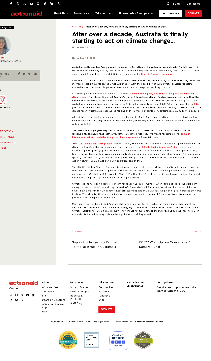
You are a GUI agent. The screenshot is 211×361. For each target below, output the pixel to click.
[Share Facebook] (19, 74)
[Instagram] (18, 4)
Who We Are (50, 287)
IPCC (196, 104)
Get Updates (170, 13)
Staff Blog (77, 26)
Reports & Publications (77, 297)
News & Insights (80, 291)
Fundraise (104, 296)
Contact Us (193, 4)
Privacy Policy (57, 321)
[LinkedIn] (38, 4)
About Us (59, 13)
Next (197, 231)
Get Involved (106, 287)
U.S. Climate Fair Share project (95, 143)
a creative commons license (149, 321)
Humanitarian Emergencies (136, 13)
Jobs (45, 311)
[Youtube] (31, 4)
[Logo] (26, 13)
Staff (45, 296)
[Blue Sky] (52, 4)
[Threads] (58, 4)
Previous (77, 231)
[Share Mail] (35, 74)
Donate (193, 14)
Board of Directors (53, 300)
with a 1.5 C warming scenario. (155, 74)
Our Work (48, 291)
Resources (80, 13)
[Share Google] (30, 74)
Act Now (103, 291)
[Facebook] (11, 4)
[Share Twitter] (24, 74)
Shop (101, 300)
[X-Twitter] (24, 4)
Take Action (103, 13)
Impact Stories (79, 287)
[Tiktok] (45, 4)
